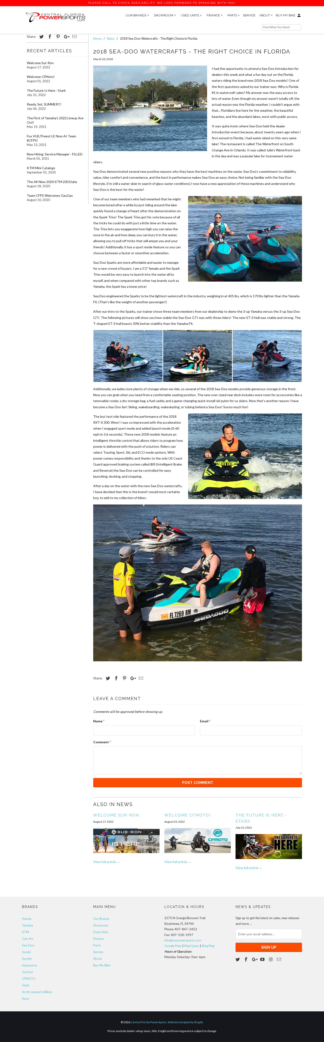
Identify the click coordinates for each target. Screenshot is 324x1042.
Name (98, 721)
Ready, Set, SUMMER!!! (44, 104)
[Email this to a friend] (74, 36)
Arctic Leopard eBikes (37, 992)
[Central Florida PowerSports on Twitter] (238, 959)
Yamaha (27, 925)
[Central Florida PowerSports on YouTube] (262, 959)
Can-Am (27, 939)
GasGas (27, 972)
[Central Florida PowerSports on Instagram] (271, 959)
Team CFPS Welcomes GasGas (50, 195)
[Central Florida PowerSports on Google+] (254, 959)
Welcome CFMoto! (41, 77)
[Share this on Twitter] (41, 36)
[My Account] (299, 16)
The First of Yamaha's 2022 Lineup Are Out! (55, 120)
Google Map (173, 946)
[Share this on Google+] (65, 36)
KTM (25, 932)
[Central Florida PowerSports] (55, 17)
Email (205, 721)
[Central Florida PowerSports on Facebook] (246, 959)
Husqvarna (29, 965)
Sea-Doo (28, 945)
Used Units (191, 15)
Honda (26, 919)
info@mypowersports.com (182, 940)
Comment (102, 742)
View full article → (106, 862)
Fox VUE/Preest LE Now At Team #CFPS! (51, 138)
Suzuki (26, 952)
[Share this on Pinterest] (57, 36)
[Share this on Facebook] (49, 36)
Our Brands (137, 15)
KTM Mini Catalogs (41, 168)
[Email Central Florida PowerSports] (279, 959)
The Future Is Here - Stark (46, 90)
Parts (233, 15)
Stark (25, 985)
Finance (214, 15)
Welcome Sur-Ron (40, 63)
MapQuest (191, 946)
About (266, 15)
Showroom (165, 15)
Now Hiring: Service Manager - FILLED (55, 154)
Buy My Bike (285, 15)
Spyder (27, 958)
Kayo (25, 998)
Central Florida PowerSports (149, 1022)
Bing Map (208, 946)
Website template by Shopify (185, 1022)
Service (249, 15)
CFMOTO (29, 978)
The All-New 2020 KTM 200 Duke (52, 182)
